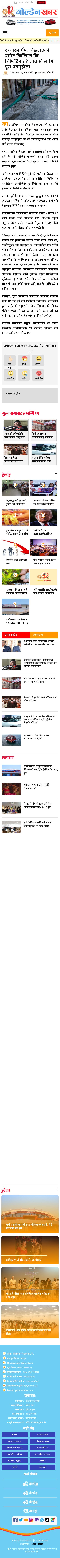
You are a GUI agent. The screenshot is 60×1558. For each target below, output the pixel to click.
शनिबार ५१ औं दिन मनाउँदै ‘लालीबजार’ (24, 1260)
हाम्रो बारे (42, 1467)
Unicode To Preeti (42, 1454)
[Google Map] (53, 1520)
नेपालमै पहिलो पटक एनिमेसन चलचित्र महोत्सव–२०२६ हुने (28, 1295)
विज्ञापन (42, 1460)
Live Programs (42, 1441)
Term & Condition (14, 1454)
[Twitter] (21, 1520)
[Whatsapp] (42, 1520)
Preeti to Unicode (15, 1447)
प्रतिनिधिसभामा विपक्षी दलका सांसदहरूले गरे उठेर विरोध (28, 1332)
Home (14, 1434)
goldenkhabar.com (24, 1390)
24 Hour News (43, 1434)
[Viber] (37, 1520)
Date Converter (14, 1441)
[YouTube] (26, 1520)
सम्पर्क (15, 1467)
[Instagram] (31, 1520)
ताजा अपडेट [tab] (11, 635)
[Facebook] (15, 1520)
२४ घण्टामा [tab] (38, 635)
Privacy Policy (42, 1447)
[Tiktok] (47, 1520)
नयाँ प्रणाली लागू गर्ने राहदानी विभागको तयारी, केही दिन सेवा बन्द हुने (29, 1226)
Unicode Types (14, 1460)
